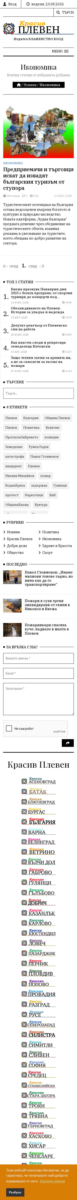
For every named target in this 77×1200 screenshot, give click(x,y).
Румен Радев (39, 447)
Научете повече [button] (52, 1181)
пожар (45, 476)
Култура (41, 505)
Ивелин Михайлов (19, 476)
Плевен (11, 418)
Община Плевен (57, 418)
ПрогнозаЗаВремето (21, 437)
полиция (51, 437)
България (30, 418)
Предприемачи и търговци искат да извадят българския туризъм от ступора (38, 178)
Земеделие (14, 447)
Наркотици (34, 495)
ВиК (52, 495)
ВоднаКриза (15, 485)
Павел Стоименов (44, 456)
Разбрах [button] (15, 1192)
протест (12, 495)
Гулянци (60, 485)
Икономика (13, 163)
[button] (60, 51)
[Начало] (19, 85)
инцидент (13, 466)
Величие (53, 427)
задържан (39, 485)
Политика (31, 427)
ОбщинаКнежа (17, 505)
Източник (13, 196)
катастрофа (14, 456)
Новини (30, 85)
